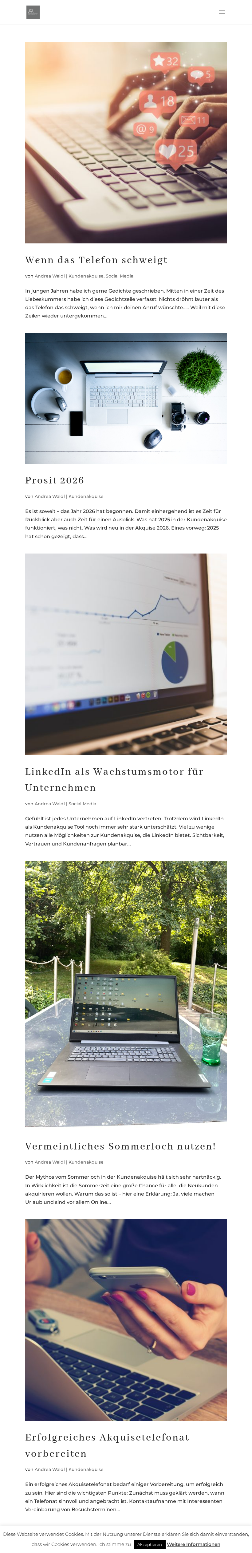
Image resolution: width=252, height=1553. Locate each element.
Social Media (119, 276)
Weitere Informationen (193, 1544)
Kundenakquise (86, 276)
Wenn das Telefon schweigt (96, 260)
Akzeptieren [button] (149, 1544)
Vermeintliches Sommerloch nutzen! (120, 1147)
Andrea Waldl (50, 276)
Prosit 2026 (55, 481)
